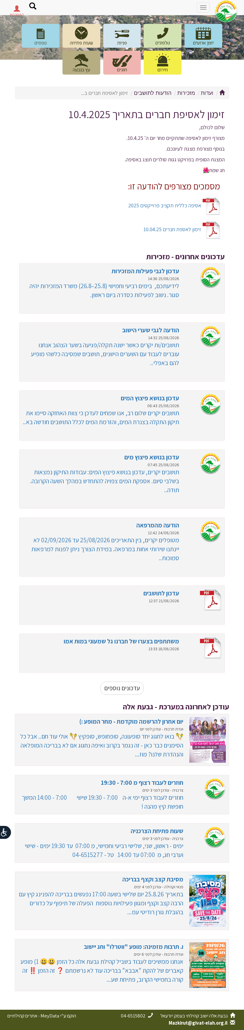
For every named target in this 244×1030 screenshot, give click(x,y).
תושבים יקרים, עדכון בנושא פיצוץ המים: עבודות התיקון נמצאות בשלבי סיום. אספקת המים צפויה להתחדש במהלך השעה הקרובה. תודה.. (104, 481)
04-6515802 (133, 1015)
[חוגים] (122, 63)
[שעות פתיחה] (81, 36)
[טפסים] (41, 36)
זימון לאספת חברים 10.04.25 (172, 229)
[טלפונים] (163, 36)
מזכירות (186, 93)
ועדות (207, 93)
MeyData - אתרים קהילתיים (33, 1015)
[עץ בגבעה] (81, 63)
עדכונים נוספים (122, 688)
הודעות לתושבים (152, 93)
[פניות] (122, 36)
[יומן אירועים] (203, 36)
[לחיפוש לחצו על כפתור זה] (32, 6)
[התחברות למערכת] (16, 10)
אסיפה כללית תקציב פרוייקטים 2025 (165, 205)
